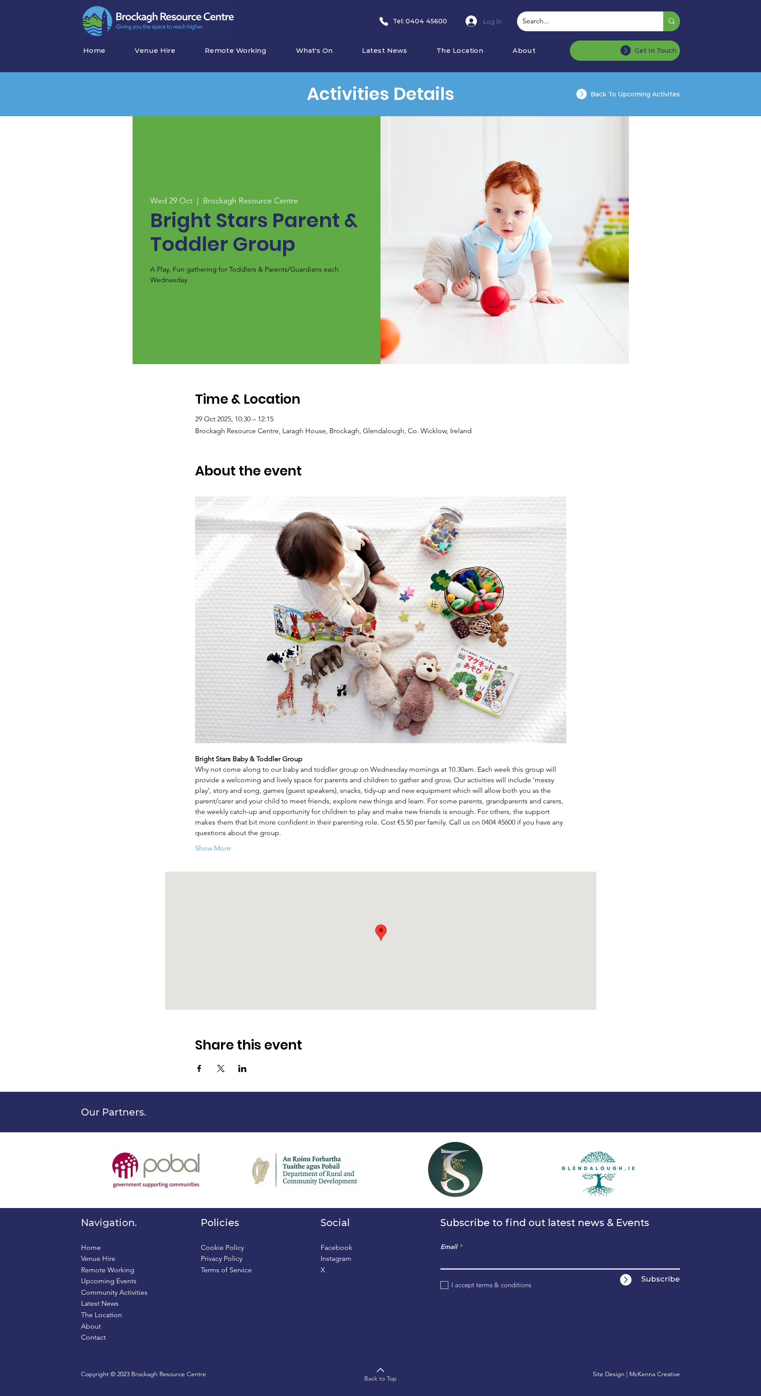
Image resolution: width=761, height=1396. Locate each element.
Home (91, 1247)
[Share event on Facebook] (199, 1068)
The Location (101, 1315)
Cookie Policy (222, 1247)
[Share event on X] (221, 1068)
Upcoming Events (109, 1281)
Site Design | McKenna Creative (636, 1374)
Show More (213, 848)
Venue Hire (98, 1258)
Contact (93, 1337)
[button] (326, 50)
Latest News (99, 1303)
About (91, 1326)
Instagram (336, 1258)
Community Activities (114, 1292)
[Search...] (671, 21)
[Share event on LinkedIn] (242, 1068)
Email (448, 1246)
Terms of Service (226, 1270)
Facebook (336, 1247)
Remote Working (107, 1270)
